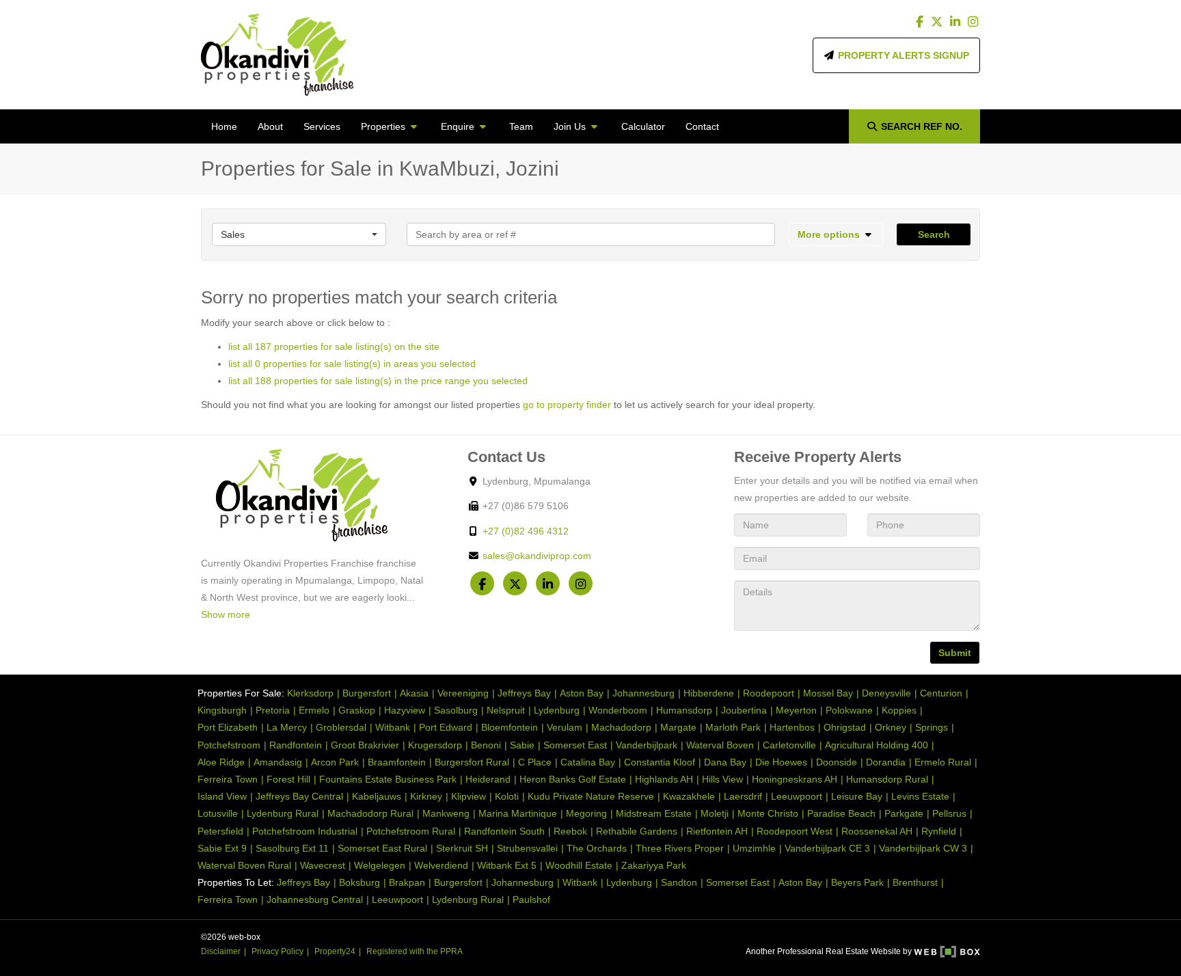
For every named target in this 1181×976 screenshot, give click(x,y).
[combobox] (299, 234)
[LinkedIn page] (956, 21)
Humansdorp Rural (887, 779)
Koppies (899, 710)
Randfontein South (504, 831)
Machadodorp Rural (370, 813)
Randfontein (295, 745)
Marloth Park (733, 727)
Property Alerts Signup (902, 55)
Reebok (570, 831)
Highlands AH (664, 779)
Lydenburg (557, 710)
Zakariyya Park (653, 865)
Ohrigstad (845, 727)
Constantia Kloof (659, 762)
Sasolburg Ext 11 (292, 848)
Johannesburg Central (315, 899)
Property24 (334, 951)
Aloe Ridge (221, 762)
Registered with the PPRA (414, 951)
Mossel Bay (828, 693)
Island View (222, 796)
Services (321, 126)
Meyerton (796, 710)
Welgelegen (379, 865)
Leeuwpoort (796, 796)
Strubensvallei (527, 848)
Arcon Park (335, 762)
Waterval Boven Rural (244, 865)
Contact (702, 126)
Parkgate (903, 813)
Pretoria (273, 710)
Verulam (564, 727)
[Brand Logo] (277, 55)
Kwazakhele (689, 796)
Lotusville (218, 813)
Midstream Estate (654, 813)
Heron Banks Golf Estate (572, 779)
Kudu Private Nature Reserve (591, 796)
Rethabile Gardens (636, 831)
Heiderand (488, 779)
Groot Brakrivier (365, 745)
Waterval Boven (720, 745)
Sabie (522, 745)
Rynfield (938, 831)
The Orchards (597, 848)
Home (224, 126)
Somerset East (575, 745)
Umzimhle (754, 848)
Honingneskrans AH (794, 779)
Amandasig (278, 762)
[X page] (938, 21)
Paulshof (531, 899)
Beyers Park (857, 882)
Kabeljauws (376, 796)
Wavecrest (322, 865)
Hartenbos (792, 727)
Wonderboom (617, 710)
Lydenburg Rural (282, 813)
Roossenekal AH (876, 831)
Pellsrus (949, 813)
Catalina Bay (587, 762)
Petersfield (220, 831)
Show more (225, 614)
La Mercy (287, 727)
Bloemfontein (509, 727)
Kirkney (426, 796)
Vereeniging (463, 693)
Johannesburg (643, 693)
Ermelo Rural (942, 762)
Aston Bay (581, 693)
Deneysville (886, 693)
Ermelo (314, 710)
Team (521, 126)
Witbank (392, 727)
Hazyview (404, 710)
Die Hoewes (781, 762)
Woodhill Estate (578, 865)
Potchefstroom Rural (410, 831)
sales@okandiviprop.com (537, 555)
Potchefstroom (229, 745)
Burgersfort (366, 693)
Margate (678, 727)
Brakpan (407, 882)
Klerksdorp (310, 693)
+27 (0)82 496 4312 (526, 531)
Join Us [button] (571, 126)
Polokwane (849, 710)
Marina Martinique (517, 813)
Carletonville (789, 745)
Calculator (643, 126)
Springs (931, 727)
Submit (954, 652)
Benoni (486, 745)
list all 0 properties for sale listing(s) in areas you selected (352, 363)
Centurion (941, 693)
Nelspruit (506, 710)
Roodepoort (768, 693)
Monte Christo (767, 813)
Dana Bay (725, 762)
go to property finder (567, 404)
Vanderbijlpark (646, 745)
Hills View (722, 779)
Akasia (414, 693)
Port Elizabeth (228, 727)
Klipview (468, 796)
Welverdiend (441, 865)
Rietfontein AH (717, 831)
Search (934, 234)
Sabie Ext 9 (222, 848)
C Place (535, 762)
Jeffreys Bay (524, 693)
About (270, 126)
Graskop (356, 710)
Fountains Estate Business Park (388, 779)
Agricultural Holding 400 (876, 745)
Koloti (507, 796)
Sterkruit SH (462, 848)
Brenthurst (915, 882)
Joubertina (744, 710)
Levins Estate (920, 796)
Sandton (679, 882)
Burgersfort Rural (472, 762)
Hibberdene (708, 693)
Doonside (836, 762)
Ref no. (921, 126)
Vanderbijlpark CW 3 (923, 848)
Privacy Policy (277, 951)
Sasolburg (456, 710)
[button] (836, 234)
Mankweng (446, 813)
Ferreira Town (228, 779)
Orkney (890, 727)
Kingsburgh (222, 710)
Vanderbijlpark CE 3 (827, 848)
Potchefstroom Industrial (304, 831)
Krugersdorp (435, 745)
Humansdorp (684, 710)
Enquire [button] (459, 126)
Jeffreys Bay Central (299, 796)
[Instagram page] (972, 21)
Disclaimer (221, 951)
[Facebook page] (921, 21)
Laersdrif (743, 796)
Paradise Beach (841, 813)
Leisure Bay (856, 796)
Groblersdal (341, 727)
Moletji (715, 813)
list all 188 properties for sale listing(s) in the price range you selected (378, 380)
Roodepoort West (794, 831)
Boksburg (359, 882)
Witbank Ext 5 (507, 865)
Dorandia (886, 762)
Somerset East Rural (382, 848)
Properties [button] (384, 126)
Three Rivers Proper (680, 848)
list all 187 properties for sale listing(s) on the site (333, 346)
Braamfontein (397, 762)
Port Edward (445, 727)
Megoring (586, 813)
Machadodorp (621, 727)
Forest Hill (288, 779)
